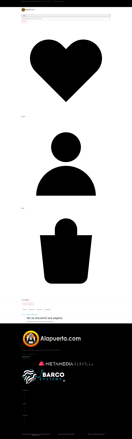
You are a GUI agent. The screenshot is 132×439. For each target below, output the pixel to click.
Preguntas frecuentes (30, 407)
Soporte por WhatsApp (31, 411)
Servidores (28, 394)
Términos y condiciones (31, 424)
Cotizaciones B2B (29, 417)
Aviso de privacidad (30, 422)
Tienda (24, 309)
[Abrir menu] (30, 300)
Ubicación (33, 5)
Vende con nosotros (30, 419)
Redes (27, 397)
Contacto (27, 421)
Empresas (31, 309)
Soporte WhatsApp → (43, 5)
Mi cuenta (39, 309)
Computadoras (29, 392)
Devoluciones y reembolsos (32, 409)
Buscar (24, 21)
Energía (27, 399)
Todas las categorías (27, 304)
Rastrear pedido (24, 5)
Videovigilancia (29, 396)
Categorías (48, 309)
